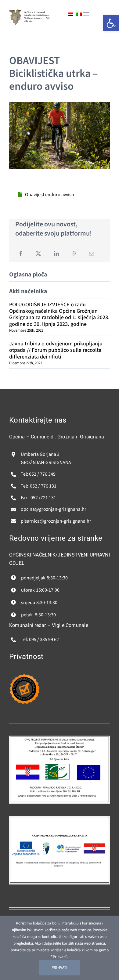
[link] (15, 12)
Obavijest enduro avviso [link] (49, 194)
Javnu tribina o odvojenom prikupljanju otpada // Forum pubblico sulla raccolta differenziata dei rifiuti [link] (56, 350)
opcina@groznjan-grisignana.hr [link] (53, 509)
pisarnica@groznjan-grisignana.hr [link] (56, 521)
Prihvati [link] (59, 967)
